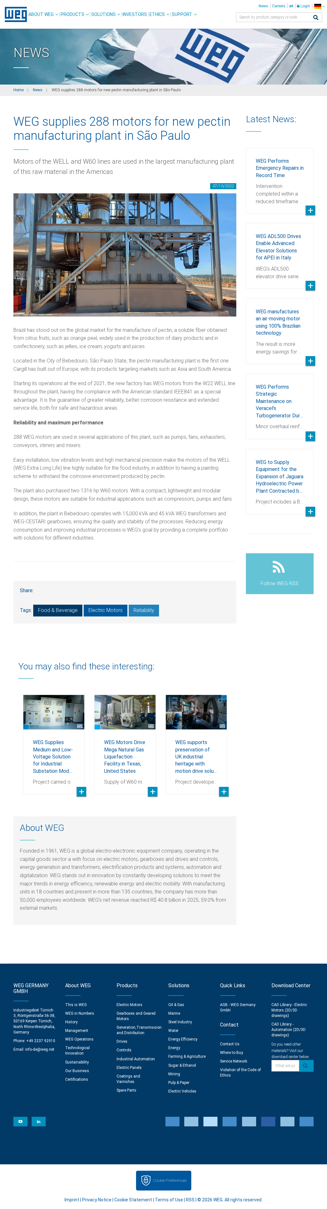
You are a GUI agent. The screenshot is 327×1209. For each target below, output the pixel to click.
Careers (278, 6)
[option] (53, 739)
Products (72, 14)
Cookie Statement (133, 1199)
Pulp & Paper (178, 1082)
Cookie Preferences (169, 1180)
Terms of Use (169, 1199)
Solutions (103, 14)
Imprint (72, 1199)
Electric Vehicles (182, 1091)
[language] (319, 6)
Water (173, 1030)
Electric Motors (105, 610)
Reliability (143, 610)
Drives (122, 1041)
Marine (174, 1013)
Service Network (233, 1061)
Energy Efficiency (182, 1039)
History (71, 1022)
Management (76, 1030)
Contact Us (230, 1044)
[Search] (315, 18)
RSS (190, 1199)
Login (305, 6)
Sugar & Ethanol (182, 1065)
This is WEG (76, 1005)
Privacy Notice (96, 1199)
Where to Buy (231, 1052)
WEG (13, 14)
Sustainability (77, 1062)
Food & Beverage (58, 610)
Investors (135, 14)
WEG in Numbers (79, 1013)
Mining (174, 1074)
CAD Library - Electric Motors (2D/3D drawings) (289, 1010)
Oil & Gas (176, 1005)
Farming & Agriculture (187, 1056)
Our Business (77, 1071)
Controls (124, 1050)
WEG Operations (79, 1039)
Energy (174, 1048)
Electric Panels (129, 1067)
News (263, 6)
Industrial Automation (136, 1059)
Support (182, 14)
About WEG (41, 14)
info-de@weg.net (39, 1049)
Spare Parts (126, 1090)
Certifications (76, 1079)
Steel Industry (180, 1022)
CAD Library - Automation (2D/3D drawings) (288, 1029)
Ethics (157, 14)
